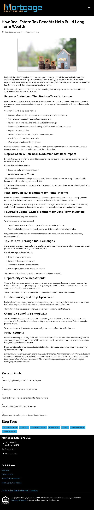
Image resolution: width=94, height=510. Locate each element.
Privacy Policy (7, 474)
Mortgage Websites (19, 500)
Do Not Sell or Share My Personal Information (20, 491)
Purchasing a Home (32, 32)
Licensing (5, 470)
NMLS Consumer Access (11, 483)
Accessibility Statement (11, 479)
